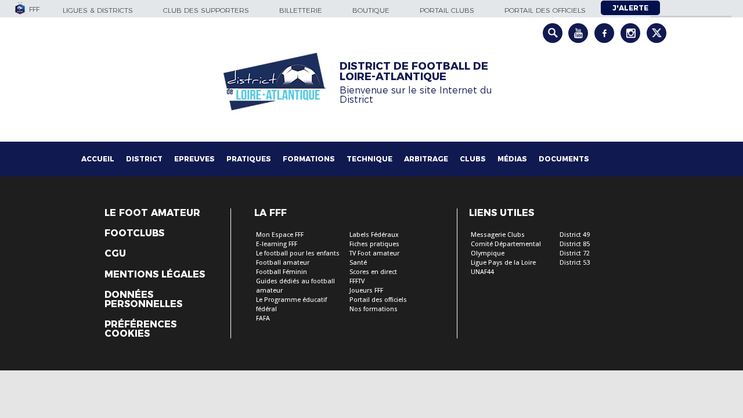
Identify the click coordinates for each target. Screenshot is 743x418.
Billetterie (300, 10)
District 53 (575, 262)
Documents (564, 158)
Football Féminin (281, 272)
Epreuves (194, 158)
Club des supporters (206, 10)
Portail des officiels (545, 10)
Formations (309, 158)
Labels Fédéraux (374, 235)
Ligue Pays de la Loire (503, 262)
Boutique (370, 10)
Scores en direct (373, 272)
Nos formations (373, 309)
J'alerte (630, 7)
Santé (358, 262)
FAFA (263, 318)
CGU (115, 253)
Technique (369, 158)
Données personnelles (143, 299)
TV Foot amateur (374, 253)
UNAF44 (482, 272)
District (144, 158)
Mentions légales (154, 274)
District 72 (575, 253)
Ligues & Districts (98, 10)
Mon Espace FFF (280, 235)
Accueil (97, 158)
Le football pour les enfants (298, 253)
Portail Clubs (447, 10)
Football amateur (282, 262)
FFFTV (357, 281)
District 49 (575, 235)
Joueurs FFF (366, 290)
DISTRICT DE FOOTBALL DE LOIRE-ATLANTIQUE (414, 71)
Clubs (473, 158)
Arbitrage (426, 158)
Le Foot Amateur (152, 213)
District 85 (575, 244)
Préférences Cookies (140, 329)
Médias (512, 158)
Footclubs (134, 233)
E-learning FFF (276, 244)
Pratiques (248, 158)
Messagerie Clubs (498, 235)
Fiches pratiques (374, 244)
